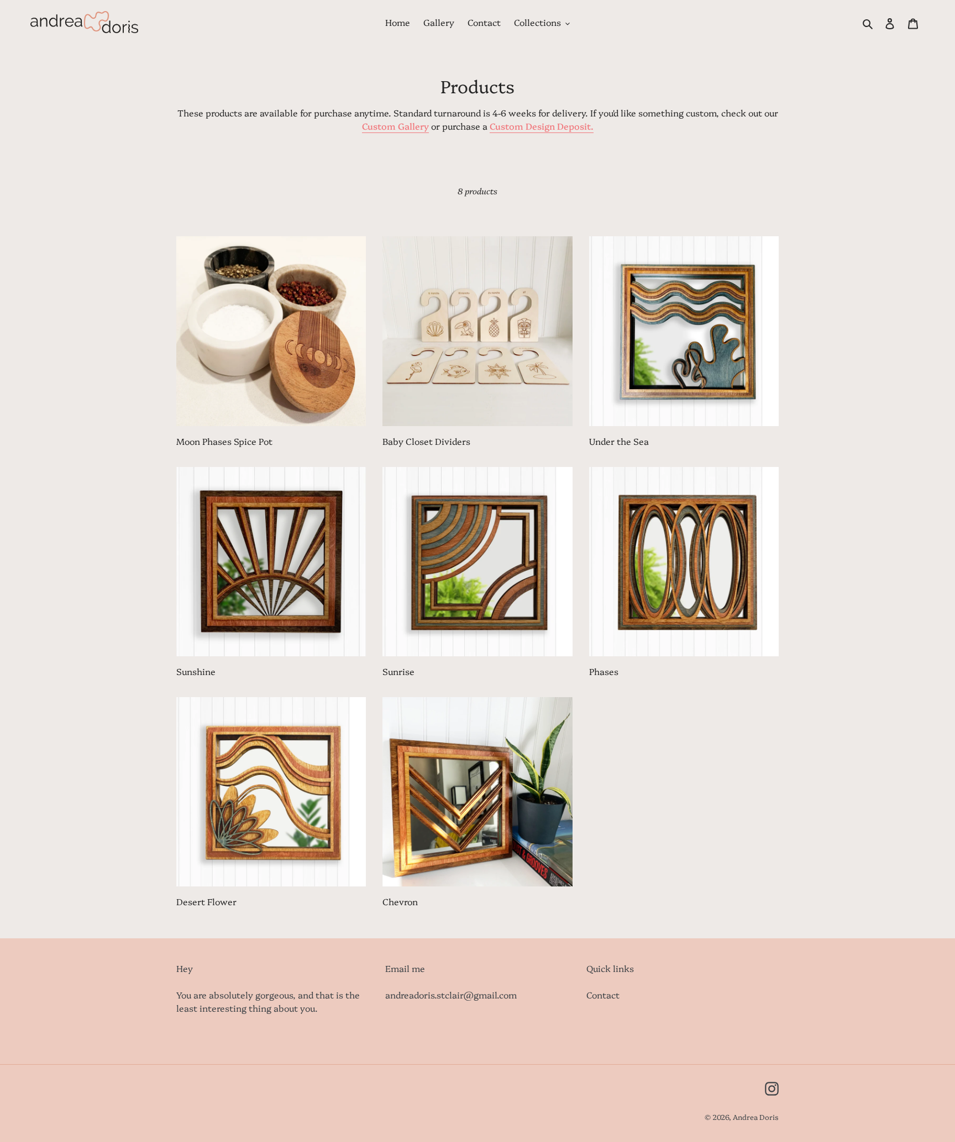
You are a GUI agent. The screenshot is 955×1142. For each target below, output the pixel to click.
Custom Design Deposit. (542, 126)
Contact (603, 995)
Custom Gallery (395, 126)
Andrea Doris (756, 1117)
